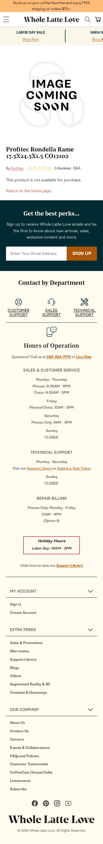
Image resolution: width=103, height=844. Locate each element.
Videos (15, 676)
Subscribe (18, 789)
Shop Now (31, 39)
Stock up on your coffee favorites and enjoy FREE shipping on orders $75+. (51, 6)
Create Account (23, 612)
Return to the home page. (29, 191)
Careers (17, 739)
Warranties (19, 651)
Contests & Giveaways (28, 692)
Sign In (15, 604)
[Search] (87, 19)
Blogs (14, 668)
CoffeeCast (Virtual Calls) (31, 772)
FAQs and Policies (24, 756)
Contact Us (19, 731)
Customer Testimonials (29, 764)
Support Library (69, 565)
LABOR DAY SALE (30, 32)
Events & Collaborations (29, 747)
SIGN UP (81, 253)
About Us (17, 722)
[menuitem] (53, 604)
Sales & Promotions (26, 643)
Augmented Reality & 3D (30, 684)
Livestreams (20, 780)
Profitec (17, 168)
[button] (6, 20)
